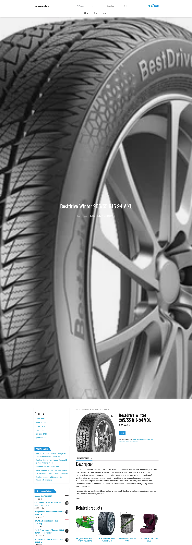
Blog (95, 13)
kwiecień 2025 (42, 423)
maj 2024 (40, 430)
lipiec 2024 (40, 426)
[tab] (84, 458)
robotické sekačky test (146, 439)
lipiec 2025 (40, 419)
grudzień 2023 (42, 438)
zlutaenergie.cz (42, 6)
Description (83, 458)
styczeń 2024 (41, 434)
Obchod (86, 13)
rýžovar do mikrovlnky (125, 441)
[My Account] (149, 6)
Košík (104, 13)
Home (78, 409)
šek (122, 433)
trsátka (135, 441)
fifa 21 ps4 (136, 439)
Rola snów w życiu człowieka (47, 467)
